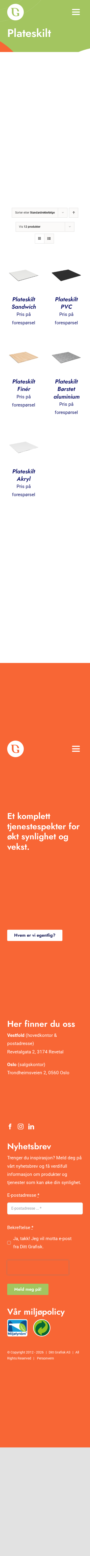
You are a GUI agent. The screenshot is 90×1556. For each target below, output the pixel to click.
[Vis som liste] (49, 238)
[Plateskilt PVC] (66, 262)
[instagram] (21, 1126)
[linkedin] (31, 1126)
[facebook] (10, 1126)
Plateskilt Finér (23, 385)
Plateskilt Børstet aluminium (67, 389)
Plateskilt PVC (66, 303)
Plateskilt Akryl (23, 475)
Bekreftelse (20, 1227)
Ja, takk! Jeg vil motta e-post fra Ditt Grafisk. (42, 1242)
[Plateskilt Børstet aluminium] (66, 344)
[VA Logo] (15, 6)
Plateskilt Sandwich (24, 303)
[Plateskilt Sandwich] (23, 262)
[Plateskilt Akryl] (23, 433)
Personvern (45, 1358)
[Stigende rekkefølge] (73, 213)
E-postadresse (23, 1195)
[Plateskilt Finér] (23, 344)
